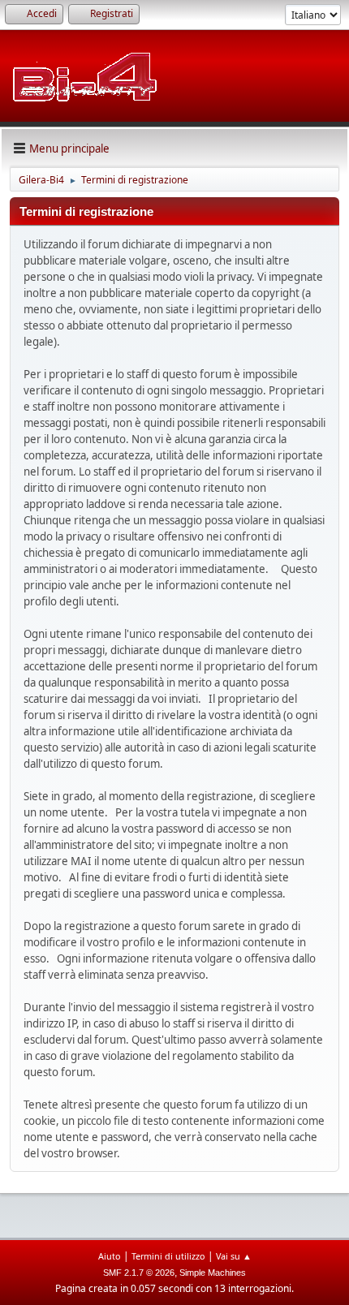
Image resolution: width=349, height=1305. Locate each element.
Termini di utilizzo (168, 1256)
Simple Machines (212, 1272)
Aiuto (109, 1256)
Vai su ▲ (234, 1256)
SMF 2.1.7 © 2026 (138, 1272)
